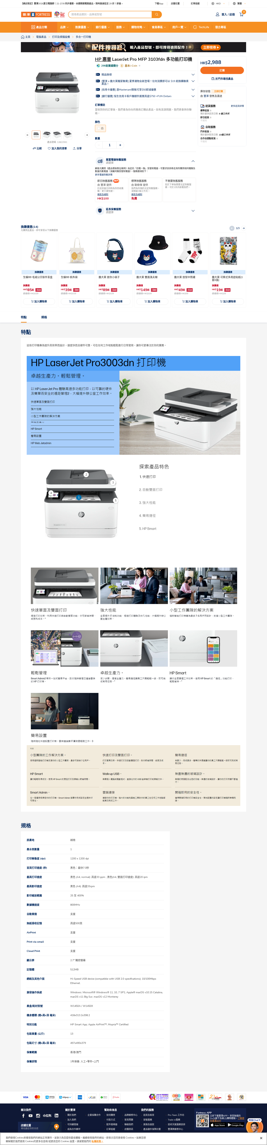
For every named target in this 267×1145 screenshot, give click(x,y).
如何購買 (110, 1115)
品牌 (63, 27)
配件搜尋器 (111, 1124)
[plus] (120, 145)
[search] (157, 14)
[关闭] (261, 1138)
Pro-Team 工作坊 (176, 1115)
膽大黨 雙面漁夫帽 (146, 277)
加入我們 (71, 1119)
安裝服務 (147, 1119)
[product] (39, 250)
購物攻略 (136, 27)
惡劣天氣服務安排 (176, 1124)
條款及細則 (102, 194)
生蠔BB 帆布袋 (69, 277)
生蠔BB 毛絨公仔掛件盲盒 (37, 277)
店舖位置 (175, 3)
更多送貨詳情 (237, 106)
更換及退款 (148, 1124)
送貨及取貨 (148, 1115)
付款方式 (110, 1119)
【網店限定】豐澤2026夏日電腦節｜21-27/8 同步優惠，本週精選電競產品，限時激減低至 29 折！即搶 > (72, 3)
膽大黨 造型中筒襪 (184, 277)
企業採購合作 (94, 1115)
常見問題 (128, 1119)
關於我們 (71, 1115)
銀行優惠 (101, 27)
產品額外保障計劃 (152, 1129)
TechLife (204, 27)
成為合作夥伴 (73, 1129)
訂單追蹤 (195, 3)
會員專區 (157, 27)
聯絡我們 (128, 1124)
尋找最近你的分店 (29, 1128)
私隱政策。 (97, 1141)
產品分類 (41, 27)
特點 (24, 317)
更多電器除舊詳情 (103, 175)
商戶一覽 (177, 27)
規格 (44, 317)
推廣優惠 (80, 27)
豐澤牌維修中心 (175, 1129)
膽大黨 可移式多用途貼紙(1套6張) (227, 278)
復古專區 (220, 27)
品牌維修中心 (130, 1115)
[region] (133, 1138)
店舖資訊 (128, 1129)
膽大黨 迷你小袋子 (109, 277)
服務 (119, 27)
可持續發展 (72, 1124)
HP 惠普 (103, 59)
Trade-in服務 (174, 1119)
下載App (159, 3)
